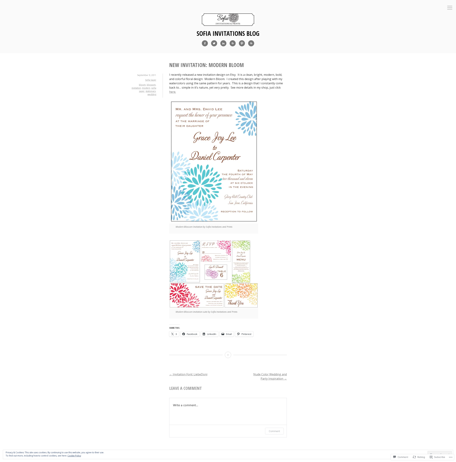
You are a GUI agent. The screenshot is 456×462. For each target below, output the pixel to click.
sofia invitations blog (228, 33)
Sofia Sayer (150, 79)
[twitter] (214, 43)
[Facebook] (205, 43)
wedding (151, 94)
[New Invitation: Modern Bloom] (228, 355)
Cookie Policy (74, 455)
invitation (136, 87)
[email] (251, 43)
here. (172, 92)
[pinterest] (242, 43)
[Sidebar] (449, 8)
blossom (151, 84)
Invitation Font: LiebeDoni (188, 374)
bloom (142, 84)
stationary (151, 91)
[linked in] (223, 43)
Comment (274, 431)
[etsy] (232, 43)
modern (146, 87)
